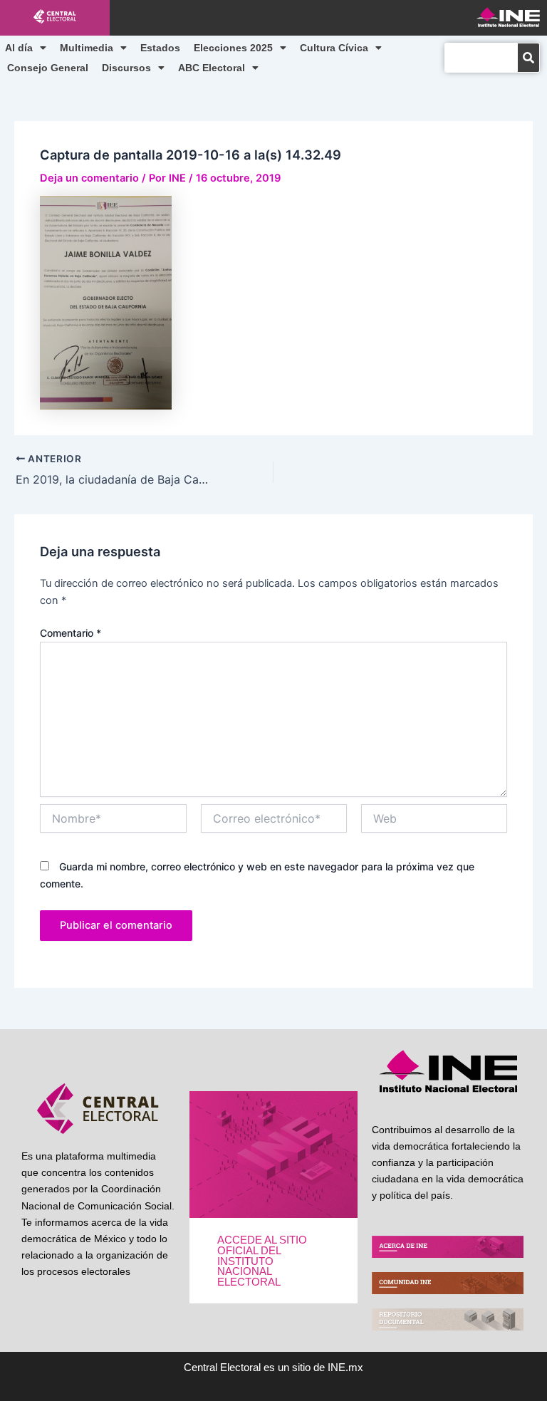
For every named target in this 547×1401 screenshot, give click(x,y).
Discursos (126, 67)
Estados (160, 47)
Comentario (70, 633)
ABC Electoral (211, 67)
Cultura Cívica (334, 47)
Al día (19, 47)
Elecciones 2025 (233, 47)
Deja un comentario (89, 178)
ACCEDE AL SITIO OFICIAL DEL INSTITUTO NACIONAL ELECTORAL (262, 1260)
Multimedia (86, 47)
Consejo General (47, 67)
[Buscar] (528, 57)
